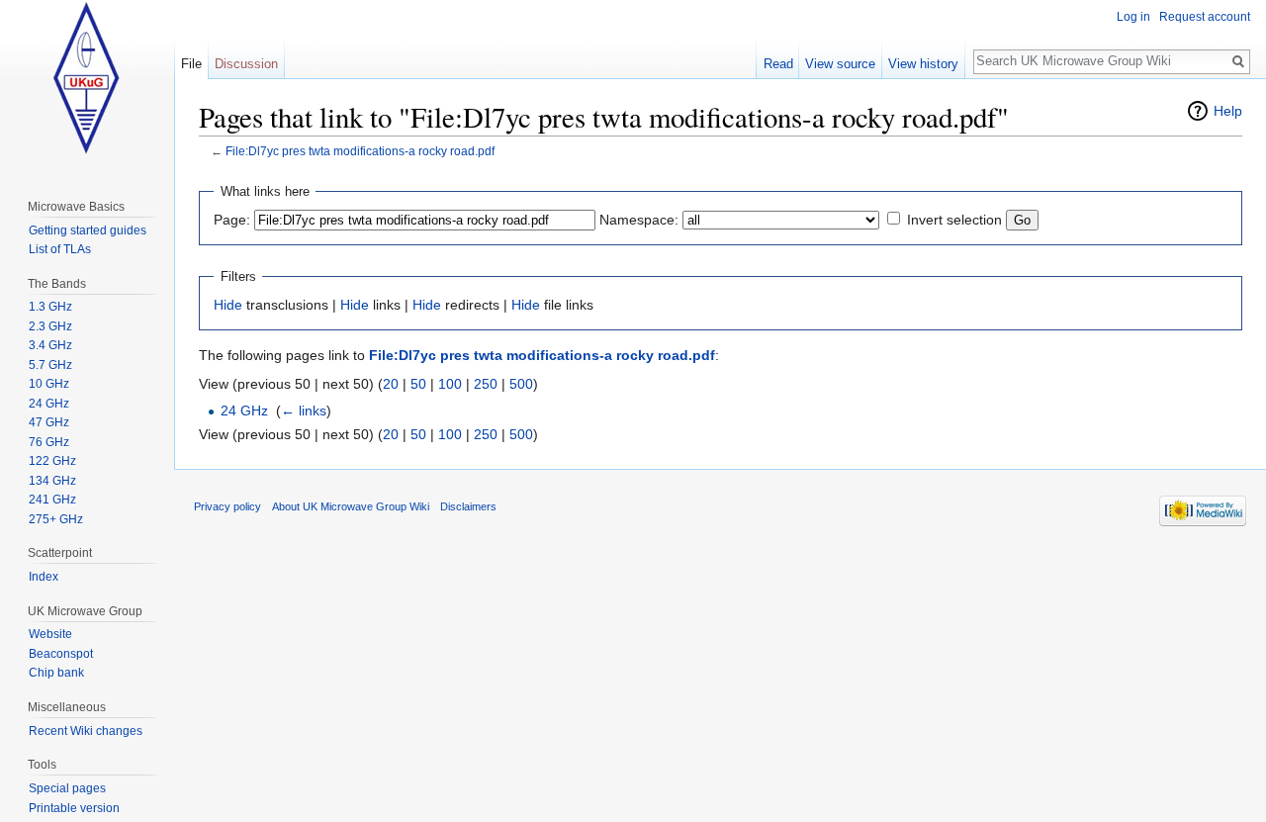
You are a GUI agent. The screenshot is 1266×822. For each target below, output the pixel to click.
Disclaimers (468, 506)
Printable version (74, 808)
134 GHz (52, 481)
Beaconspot (61, 654)
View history (923, 63)
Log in (1133, 17)
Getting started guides (87, 230)
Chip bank (56, 673)
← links (303, 410)
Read (778, 63)
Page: (232, 220)
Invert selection (954, 220)
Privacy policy (227, 506)
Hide (228, 305)
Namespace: (638, 220)
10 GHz (49, 384)
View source (840, 63)
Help (1228, 111)
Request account (1204, 17)
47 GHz (49, 422)
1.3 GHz (50, 307)
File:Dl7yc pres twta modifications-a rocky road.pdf (360, 150)
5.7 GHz (50, 365)
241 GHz (52, 499)
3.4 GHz (50, 345)
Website (50, 634)
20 (391, 384)
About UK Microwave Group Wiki (350, 506)
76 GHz (49, 442)
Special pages (67, 788)
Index (43, 577)
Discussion (246, 63)
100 (450, 384)
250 (485, 384)
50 (418, 384)
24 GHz (244, 410)
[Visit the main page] (87, 79)
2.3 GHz (50, 326)
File (191, 63)
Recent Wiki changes (85, 731)
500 (521, 384)
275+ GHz (56, 519)
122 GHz (52, 461)
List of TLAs (60, 249)
